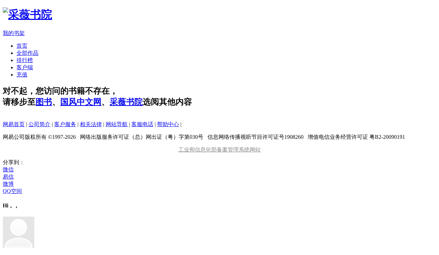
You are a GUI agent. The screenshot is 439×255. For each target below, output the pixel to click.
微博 (8, 184)
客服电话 (142, 124)
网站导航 (117, 124)
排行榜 (24, 60)
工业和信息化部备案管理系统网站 (219, 150)
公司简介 (39, 124)
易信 (8, 177)
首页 (21, 46)
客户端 (24, 67)
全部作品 (27, 53)
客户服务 (65, 124)
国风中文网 (81, 101)
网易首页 (14, 124)
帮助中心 (168, 124)
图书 (44, 101)
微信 (8, 169)
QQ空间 (12, 191)
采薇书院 (126, 101)
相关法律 (91, 124)
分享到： (14, 162)
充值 (21, 74)
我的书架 (14, 33)
